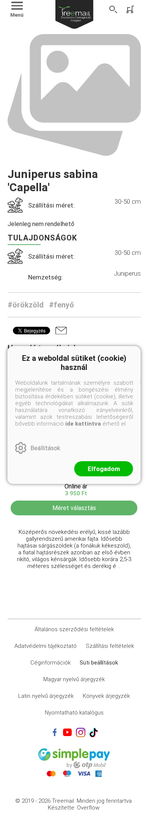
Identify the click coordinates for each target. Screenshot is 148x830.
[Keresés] (113, 9)
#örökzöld (26, 304)
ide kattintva (83, 423)
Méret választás (74, 508)
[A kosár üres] (131, 9)
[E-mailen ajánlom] (61, 330)
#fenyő (61, 304)
